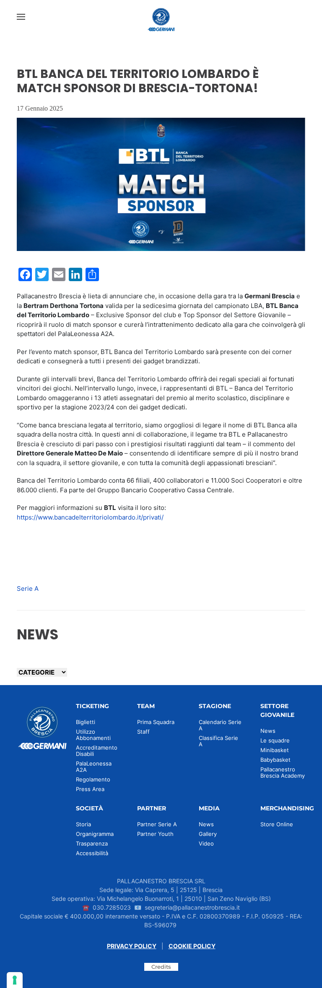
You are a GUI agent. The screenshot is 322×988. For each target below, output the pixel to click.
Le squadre (275, 740)
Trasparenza (92, 843)
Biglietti (85, 722)
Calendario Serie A (220, 725)
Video (206, 843)
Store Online (276, 824)
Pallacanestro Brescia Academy (282, 772)
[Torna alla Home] (161, 17)
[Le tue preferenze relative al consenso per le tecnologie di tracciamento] (15, 980)
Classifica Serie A (218, 741)
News (267, 730)
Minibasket (274, 750)
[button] (21, 17)
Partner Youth (155, 833)
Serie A (28, 588)
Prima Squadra (155, 722)
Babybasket (275, 759)
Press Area (90, 789)
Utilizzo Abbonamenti (93, 734)
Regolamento (93, 779)
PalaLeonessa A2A (94, 766)
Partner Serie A (157, 824)
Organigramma (95, 833)
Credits (161, 966)
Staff (143, 731)
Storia (83, 824)
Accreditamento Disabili (96, 750)
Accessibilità (92, 853)
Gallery (208, 833)
